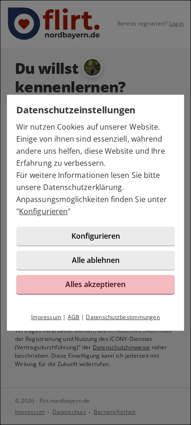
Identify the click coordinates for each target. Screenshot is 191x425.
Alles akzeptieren (95, 284)
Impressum (46, 317)
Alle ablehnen (96, 260)
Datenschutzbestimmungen (123, 317)
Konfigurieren (43, 211)
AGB (74, 317)
